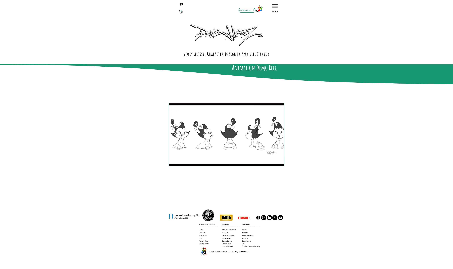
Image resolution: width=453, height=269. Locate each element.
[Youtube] (280, 217)
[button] (181, 12)
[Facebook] (258, 217)
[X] (274, 217)
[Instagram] (263, 217)
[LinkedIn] (269, 217)
